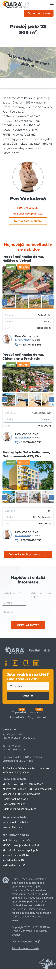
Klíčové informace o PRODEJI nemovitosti (27, 788)
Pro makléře (17, 717)
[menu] (52, 4)
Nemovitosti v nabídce (15, 822)
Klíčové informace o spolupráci (20, 850)
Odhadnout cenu (39, 13)
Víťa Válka (27, 930)
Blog (30, 717)
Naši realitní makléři (14, 803)
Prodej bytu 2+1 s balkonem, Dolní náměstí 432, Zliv (26, 454)
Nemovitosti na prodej (15, 798)
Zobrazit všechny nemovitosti (28, 554)
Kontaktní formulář (13, 860)
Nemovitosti (37, 712)
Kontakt (41, 717)
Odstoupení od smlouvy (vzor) (20, 808)
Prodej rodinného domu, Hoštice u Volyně (23, 258)
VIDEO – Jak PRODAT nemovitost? (22, 783)
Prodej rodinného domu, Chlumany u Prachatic (23, 356)
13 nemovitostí (22, 339)
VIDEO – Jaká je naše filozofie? (20, 845)
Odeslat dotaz (28, 625)
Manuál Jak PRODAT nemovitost (21, 793)
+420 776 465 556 (28, 207)
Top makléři (19, 712)
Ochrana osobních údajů (26, 941)
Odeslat (28, 695)
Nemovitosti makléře (28, 221)
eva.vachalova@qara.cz (28, 213)
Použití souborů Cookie (25, 948)
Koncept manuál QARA (15, 855)
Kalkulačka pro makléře (16, 840)
